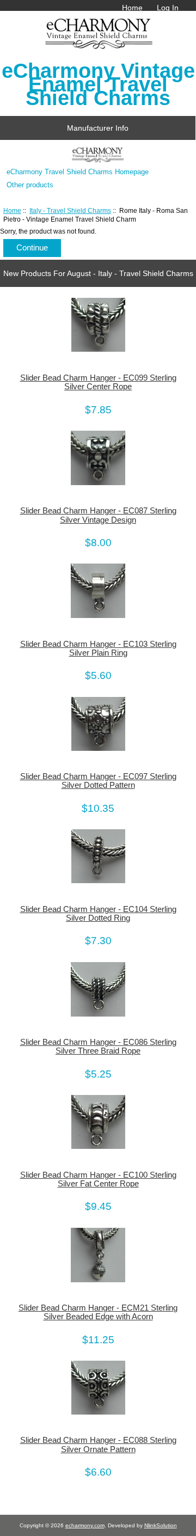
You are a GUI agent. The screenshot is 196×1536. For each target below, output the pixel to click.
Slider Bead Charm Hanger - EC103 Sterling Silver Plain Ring (98, 648)
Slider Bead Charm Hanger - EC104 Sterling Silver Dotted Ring (98, 913)
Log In (168, 7)
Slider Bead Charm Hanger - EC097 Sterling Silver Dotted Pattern (98, 781)
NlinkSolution (160, 1525)
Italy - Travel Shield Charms (70, 210)
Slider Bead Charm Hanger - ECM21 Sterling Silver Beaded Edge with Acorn (98, 1312)
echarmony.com (85, 1525)
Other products (30, 185)
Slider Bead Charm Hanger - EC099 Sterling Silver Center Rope (98, 382)
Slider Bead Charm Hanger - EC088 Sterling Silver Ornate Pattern (98, 1444)
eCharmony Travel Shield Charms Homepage (78, 172)
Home (132, 7)
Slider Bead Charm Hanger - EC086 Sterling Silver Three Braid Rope (98, 1046)
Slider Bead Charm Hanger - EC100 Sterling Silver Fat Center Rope (98, 1179)
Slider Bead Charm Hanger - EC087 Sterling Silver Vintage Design (98, 515)
